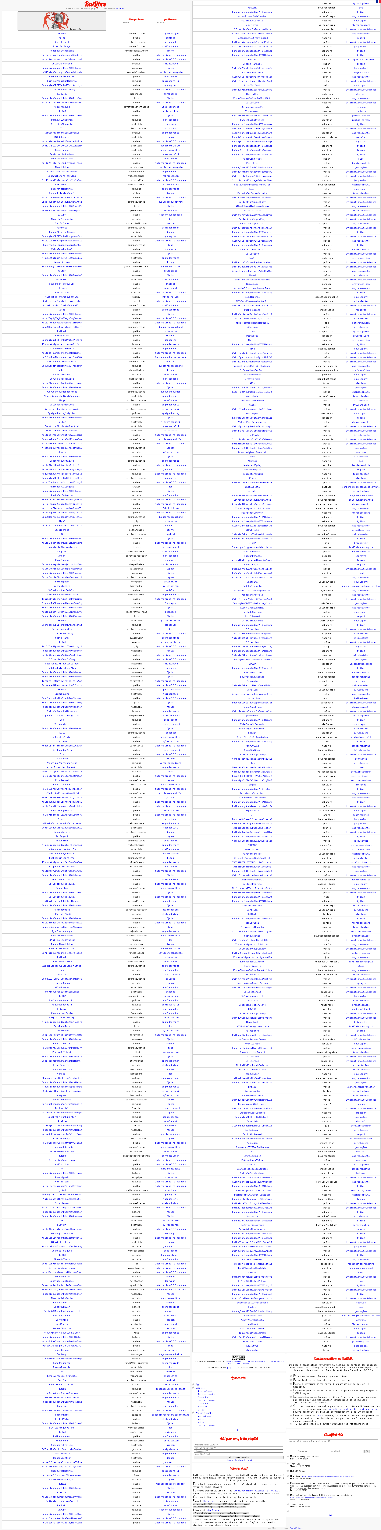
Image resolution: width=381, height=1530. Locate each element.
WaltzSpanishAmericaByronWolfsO (252, 357)
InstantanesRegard (61, 1138)
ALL (197, 1385)
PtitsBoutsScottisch (252, 793)
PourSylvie (252, 746)
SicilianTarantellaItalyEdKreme (252, 439)
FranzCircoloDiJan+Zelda (252, 737)
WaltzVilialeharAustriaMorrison (252, 1289)
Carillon (252, 689)
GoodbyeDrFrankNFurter (62, 1117)
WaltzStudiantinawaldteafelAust (252, 81)
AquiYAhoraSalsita (252, 1320)
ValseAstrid (61, 724)
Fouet (252, 189)
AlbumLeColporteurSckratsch (252, 508)
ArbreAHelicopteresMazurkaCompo (252, 560)
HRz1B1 (62, 33)
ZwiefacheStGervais (252, 724)
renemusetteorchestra (361, 1264)
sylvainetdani (170, 409)
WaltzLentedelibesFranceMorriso (252, 353)
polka (201, 1410)
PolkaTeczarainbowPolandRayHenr (62, 1186)
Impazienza (62, 1203)
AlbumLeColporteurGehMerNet (252, 944)
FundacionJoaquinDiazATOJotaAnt (252, 897)
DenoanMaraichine (62, 944)
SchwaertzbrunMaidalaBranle (61, 132)
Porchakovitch (252, 374)
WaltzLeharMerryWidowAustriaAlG (62, 197)
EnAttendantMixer (252, 1259)
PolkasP (62, 331)
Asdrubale (252, 396)
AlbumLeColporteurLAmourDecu (252, 288)
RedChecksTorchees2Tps (62, 668)
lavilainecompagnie (171, 72)
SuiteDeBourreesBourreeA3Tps (252, 184)
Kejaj (61, 309)
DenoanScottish (62, 1458)
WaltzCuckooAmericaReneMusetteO (62, 1518)
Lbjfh (252, 784)
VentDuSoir (252, 1074)
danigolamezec (170, 1449)
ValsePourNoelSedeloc (62, 590)
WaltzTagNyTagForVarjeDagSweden (62, 318)
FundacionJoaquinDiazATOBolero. (62, 892)
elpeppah (361, 1112)
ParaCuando (62, 560)
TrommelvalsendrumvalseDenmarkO (62, 599)
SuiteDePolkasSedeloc (252, 1229)
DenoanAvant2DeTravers (252, 1104)
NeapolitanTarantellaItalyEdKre (62, 499)
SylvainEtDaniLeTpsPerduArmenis (252, 534)
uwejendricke (361, 72)
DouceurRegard (252, 469)
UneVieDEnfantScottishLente (61, 991)
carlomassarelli (170, 547)
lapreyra (170, 124)
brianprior (170, 271)
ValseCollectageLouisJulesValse (252, 840)
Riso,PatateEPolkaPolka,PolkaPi (252, 392)
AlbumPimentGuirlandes (252, 16)
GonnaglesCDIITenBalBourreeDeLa (252, 758)
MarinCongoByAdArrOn (62, 853)
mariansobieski (170, 1168)
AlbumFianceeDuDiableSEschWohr (252, 98)
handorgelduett (170, 1255)
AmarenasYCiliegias (62, 486)
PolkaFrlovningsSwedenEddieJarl (62, 55)
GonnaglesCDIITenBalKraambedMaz (62, 625)
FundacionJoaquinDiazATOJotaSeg (62, 98)
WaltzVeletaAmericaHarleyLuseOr (252, 128)
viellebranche (170, 46)
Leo (62, 719)
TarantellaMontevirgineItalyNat (62, 681)
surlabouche (170, 42)
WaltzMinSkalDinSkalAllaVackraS (252, 266)
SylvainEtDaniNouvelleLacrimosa (252, 655)
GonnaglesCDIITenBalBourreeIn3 (252, 659)
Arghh (61, 555)
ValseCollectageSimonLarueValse (62, 1462)
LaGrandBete (61, 279)
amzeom (171, 758)
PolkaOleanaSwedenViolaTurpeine (252, 1207)
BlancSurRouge (62, 46)
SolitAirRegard (252, 1134)
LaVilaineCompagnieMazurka (252, 1026)
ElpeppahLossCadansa (252, 1112)
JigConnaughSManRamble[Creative (252, 1125)
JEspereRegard (62, 983)
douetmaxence (361, 815)
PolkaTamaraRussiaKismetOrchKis (62, 504)
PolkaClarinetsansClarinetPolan (62, 776)
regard (171, 137)
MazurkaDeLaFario (62, 1298)
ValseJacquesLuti (252, 996)
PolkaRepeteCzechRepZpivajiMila (62, 512)
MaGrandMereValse (252, 1160)
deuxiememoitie (170, 150)
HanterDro (252, 94)
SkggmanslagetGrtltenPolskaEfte (62, 1078)
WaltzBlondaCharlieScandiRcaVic (62, 922)
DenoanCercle (62, 832)
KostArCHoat (61, 223)
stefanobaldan (170, 227)
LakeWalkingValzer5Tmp (62, 176)
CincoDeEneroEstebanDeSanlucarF (252, 1138)
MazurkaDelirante (252, 20)
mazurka (252, 491)
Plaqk (61, 400)
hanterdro (203, 1397)
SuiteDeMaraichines (252, 1173)
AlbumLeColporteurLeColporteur (61, 823)
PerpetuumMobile (62, 629)
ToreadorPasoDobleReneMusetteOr (252, 1264)
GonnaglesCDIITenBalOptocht (252, 1117)
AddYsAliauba (62, 107)
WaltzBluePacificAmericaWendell (252, 228)
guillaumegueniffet (171, 201)
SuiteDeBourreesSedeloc (62, 361)
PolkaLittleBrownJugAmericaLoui (252, 262)
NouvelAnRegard (62, 1099)
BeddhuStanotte (252, 586)
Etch (252, 763)
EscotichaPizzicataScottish (61, 426)
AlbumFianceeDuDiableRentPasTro (62, 1022)
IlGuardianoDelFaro (252, 370)
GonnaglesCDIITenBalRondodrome (61, 1194)
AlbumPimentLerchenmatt (62, 767)
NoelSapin (62, 1324)
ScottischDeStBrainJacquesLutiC (62, 827)
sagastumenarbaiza (170, 1354)
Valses (252, 1272)
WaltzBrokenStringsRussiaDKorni (252, 940)
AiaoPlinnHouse (252, 158)
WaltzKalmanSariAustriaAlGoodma (62, 435)
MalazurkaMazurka (62, 1471)
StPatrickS (252, 530)
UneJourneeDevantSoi (62, 1000)
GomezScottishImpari (252, 1052)
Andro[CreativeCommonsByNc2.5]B (252, 141)
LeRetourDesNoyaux (252, 1225)
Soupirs (62, 551)
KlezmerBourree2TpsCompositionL (62, 448)
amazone (170, 284)
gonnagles (170, 85)
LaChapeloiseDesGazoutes (252, 1169)
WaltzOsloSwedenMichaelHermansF (62, 353)
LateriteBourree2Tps (62, 948)
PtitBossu (252, 335)
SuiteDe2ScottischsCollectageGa (252, 68)
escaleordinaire (170, 145)
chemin (62, 452)
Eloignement (252, 111)
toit (252, 3)
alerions (170, 128)
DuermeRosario (62, 1367)
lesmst (171, 771)
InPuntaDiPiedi (62, 914)
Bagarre (62, 1406)
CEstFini (252, 582)
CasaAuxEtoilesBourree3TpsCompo (252, 1199)
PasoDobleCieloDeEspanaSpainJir (252, 702)
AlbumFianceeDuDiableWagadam (62, 396)
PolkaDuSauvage (252, 612)
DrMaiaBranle (62, 1453)
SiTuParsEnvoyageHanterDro (252, 301)
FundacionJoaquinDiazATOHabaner (62, 68)
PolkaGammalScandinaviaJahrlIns (252, 236)
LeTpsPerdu (252, 435)
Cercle (62, 1380)
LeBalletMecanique (61, 961)
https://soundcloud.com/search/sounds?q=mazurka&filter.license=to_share (328, 1476)
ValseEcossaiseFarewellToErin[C (252, 771)
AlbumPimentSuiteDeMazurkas (61, 1397)
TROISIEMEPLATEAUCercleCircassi (252, 862)
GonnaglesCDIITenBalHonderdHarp (252, 1311)
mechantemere (62, 586)
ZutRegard (62, 836)
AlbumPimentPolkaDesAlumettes (252, 866)
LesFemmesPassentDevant (252, 1039)
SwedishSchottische (252, 120)
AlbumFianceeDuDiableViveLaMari (252, 133)
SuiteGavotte (252, 935)
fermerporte (252, 1091)
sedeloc (170, 361)
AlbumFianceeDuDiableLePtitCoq (61, 966)
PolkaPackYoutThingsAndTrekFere (252, 1203)
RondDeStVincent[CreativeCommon (252, 137)
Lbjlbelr (252, 914)
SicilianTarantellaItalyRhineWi (62, 1035)
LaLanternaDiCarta (61, 879)
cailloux (252, 1164)
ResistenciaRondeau (62, 154)
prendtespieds (170, 309)
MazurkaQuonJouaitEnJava (252, 983)
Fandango (62, 1354)
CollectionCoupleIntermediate (62, 301)
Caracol (62, 1073)
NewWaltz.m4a (62, 262)
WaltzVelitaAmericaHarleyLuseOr (62, 102)
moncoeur (62, 741)
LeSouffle (252, 1346)
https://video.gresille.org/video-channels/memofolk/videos (311, 1497)
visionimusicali (361, 737)
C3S (319, 1415)
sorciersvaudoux (170, 564)
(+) (239, 1429)
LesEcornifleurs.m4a (62, 858)
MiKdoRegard (61, 137)
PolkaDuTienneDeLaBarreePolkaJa (62, 525)
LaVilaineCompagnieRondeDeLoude (62, 72)
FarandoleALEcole (62, 1013)
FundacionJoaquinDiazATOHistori (252, 789)
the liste (213, 1510)
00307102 (62, 94)
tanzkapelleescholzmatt (170, 1389)
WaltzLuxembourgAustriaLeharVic (62, 240)
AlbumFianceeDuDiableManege (61, 901)
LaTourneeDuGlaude (61, 1147)
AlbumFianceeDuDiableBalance (252, 366)
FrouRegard (62, 780)
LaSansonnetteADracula (62, 849)
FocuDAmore (62, 1414)
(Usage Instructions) (238, 1460)
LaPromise (62, 1319)
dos (170, 219)
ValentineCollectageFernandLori (252, 638)
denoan (171, 193)
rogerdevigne (171, 33)
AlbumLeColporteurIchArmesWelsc (252, 76)
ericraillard (171, 1220)
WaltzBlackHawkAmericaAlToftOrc (62, 465)
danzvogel (170, 1233)
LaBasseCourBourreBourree (62, 1393)
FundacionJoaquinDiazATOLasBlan (62, 1514)
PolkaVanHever (62, 1436)
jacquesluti (170, 469)
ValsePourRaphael (62, 249)
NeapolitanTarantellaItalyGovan (62, 745)
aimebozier (170, 94)
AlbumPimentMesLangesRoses (252, 206)
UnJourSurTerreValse (62, 284)
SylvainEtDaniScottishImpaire (62, 1091)
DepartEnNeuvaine (62, 935)
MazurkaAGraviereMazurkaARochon (252, 767)
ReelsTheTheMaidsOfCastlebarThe (252, 115)
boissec (361, 1173)
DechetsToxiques (62, 1250)
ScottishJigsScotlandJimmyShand (62, 1263)
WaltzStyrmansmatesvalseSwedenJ (252, 171)
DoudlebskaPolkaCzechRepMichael (62, 698)
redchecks (170, 668)
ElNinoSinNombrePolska (252, 1281)
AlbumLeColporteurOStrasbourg (62, 1475)
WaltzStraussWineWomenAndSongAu (252, 987)
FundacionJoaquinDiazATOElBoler (62, 1212)
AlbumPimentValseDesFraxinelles (252, 694)
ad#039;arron (171, 853)
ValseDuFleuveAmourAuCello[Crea (62, 1134)
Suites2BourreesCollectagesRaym (62, 469)
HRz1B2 (62, 996)
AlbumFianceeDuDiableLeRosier (252, 828)
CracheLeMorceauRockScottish (252, 858)
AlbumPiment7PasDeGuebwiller (62, 1332)
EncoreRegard (252, 564)
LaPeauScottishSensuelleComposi (252, 150)
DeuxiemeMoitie (252, 672)
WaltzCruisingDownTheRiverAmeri (252, 197)
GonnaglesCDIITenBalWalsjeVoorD (252, 387)
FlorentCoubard (203, 1413)
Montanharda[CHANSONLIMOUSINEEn (62, 1289)
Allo (252, 383)
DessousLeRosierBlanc (252, 1005)
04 (252, 815)
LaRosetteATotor (62, 737)
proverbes (252, 715)
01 (62, 1371)
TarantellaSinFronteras (62, 547)
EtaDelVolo (62, 1419)
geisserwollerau (170, 620)
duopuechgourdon (170, 391)
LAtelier (62, 1121)
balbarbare (170, 430)
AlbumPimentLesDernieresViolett (252, 33)
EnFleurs (62, 288)
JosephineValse (62, 1302)
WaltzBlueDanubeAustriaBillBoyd (252, 409)
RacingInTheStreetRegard (252, 38)
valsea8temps (204, 1416)
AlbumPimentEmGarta (62, 348)
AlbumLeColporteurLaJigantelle (252, 957)
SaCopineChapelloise (252, 223)
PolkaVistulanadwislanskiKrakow (252, 42)
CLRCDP (62, 1509)
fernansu (361, 107)
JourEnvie (252, 25)
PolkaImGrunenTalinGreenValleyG (252, 443)
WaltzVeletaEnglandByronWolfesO (62, 163)
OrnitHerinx (252, 379)
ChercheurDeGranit (252, 879)
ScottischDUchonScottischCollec (252, 46)
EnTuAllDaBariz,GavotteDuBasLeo (62, 1449)
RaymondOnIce (62, 909)
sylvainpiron (171, 452)
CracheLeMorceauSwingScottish (252, 318)
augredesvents (170, 132)
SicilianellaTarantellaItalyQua (62, 180)
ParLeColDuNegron (62, 119)
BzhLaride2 (62, 1108)
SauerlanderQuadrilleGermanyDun (62, 1285)
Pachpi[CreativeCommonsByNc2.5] (252, 646)
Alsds (252, 478)
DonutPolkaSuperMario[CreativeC (252, 1048)
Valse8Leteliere (252, 905)
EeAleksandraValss (61, 750)
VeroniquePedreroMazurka (61, 763)
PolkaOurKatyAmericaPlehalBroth (252, 569)
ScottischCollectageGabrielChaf (252, 180)
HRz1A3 (62, 111)
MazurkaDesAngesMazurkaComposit (62, 1104)
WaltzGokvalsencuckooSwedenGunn (62, 1341)
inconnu (170, 335)
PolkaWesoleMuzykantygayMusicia (62, 1143)
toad (170, 245)
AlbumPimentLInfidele (252, 797)
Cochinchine (61, 530)
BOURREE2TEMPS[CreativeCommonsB (62, 978)
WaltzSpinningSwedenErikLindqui (252, 426)
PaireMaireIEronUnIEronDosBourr (62, 1048)
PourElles (252, 163)
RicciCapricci (62, 1065)
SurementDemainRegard (62, 1479)
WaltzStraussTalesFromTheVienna (62, 1229)
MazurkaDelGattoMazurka (252, 193)
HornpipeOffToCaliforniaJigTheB (252, 780)
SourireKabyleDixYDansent (62, 430)
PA (62, 1168)
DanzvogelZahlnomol (62, 1281)
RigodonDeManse (252, 556)
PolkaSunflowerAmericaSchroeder (62, 789)
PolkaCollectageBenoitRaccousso (252, 823)
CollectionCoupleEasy (62, 89)
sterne (171, 50)
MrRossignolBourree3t (252, 728)
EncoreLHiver (62, 1307)
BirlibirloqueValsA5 (62, 1427)
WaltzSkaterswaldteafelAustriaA (62, 59)
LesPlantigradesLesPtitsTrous (252, 1190)
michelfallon (171, 296)
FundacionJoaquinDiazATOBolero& (62, 1173)
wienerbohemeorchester (170, 1484)
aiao (361, 158)
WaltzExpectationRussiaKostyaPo (62, 543)
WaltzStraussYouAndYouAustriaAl (62, 655)
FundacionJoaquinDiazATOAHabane (62, 573)
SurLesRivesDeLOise (62, 378)
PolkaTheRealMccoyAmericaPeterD (252, 892)
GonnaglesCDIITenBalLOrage (252, 1147)
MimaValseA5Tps (252, 853)
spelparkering (170, 413)
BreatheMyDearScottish (252, 452)
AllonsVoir (252, 974)
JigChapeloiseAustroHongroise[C (62, 715)
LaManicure (252, 340)
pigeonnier (252, 1350)
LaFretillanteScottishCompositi (252, 417)
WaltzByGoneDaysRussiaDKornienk (252, 1017)
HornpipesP (62, 581)
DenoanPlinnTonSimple (62, 232)
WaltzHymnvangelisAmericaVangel (62, 802)
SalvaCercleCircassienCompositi (62, 577)
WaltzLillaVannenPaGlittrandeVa (252, 176)
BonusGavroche (62, 1043)
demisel (170, 37)
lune (252, 331)
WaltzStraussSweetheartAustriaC (252, 305)
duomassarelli (170, 81)
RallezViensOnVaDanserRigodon (252, 633)
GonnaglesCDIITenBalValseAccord (62, 340)
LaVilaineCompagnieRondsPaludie (62, 953)
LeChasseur (252, 327)
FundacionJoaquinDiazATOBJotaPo (62, 206)
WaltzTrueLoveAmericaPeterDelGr (62, 322)
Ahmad (252, 275)
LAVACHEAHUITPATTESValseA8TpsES (252, 776)
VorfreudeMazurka (252, 72)
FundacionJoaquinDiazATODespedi (62, 607)
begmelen (170, 612)
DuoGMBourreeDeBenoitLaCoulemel (62, 517)
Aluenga (252, 461)
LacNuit (62, 1505)
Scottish (252, 1121)
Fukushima (62, 840)
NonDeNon (252, 1143)
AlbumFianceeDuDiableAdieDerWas (252, 271)
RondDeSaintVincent (62, 50)
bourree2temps (205, 1391)
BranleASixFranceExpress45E (252, 279)
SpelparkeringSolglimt (62, 413)
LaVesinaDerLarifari (62, 1384)
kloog (170, 262)
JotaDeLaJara (62, 1026)
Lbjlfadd (62, 1190)
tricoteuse (62, 1030)
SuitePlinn (62, 637)
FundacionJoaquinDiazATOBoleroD (62, 1423)
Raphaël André (296, 1528)
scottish (202, 1407)
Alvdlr (62, 819)
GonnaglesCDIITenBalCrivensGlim (62, 478)
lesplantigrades (361, 1190)
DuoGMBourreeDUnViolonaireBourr (62, 327)
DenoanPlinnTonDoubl (62, 193)
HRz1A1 (62, 642)
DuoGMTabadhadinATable (252, 1268)
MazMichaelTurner (252, 512)
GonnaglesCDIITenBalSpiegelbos (252, 603)
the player (210, 1501)
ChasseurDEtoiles (62, 1445)
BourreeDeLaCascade (252, 676)
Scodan (252, 733)
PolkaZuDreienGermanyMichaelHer (252, 832)
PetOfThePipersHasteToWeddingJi (62, 646)
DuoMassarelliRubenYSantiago (252, 1194)
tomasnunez (170, 210)
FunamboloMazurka (252, 1095)
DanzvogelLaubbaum (61, 1233)
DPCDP (252, 664)
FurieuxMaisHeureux (62, 1151)
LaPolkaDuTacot (252, 551)
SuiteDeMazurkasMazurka (62, 81)
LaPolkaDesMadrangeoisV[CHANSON (62, 357)
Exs (62, 754)
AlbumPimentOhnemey (252, 607)
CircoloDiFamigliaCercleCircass (252, 504)
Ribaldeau (252, 284)
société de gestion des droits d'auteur (353, 1409)
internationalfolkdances (170, 55)
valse (201, 1419)
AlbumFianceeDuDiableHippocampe (62, 1086)
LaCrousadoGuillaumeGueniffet (252, 499)
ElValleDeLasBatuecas (62, 940)
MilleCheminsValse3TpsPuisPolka (62, 568)
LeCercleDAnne (62, 784)
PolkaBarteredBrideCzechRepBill (252, 314)
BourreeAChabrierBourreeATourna (62, 927)
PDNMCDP (252, 845)
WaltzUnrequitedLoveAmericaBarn (252, 1108)
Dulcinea (252, 1000)
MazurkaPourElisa (62, 158)
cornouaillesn (170, 1155)
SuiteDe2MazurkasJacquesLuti (62, 1311)
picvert (62, 1225)
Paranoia (62, 227)
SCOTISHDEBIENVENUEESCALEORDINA (62, 145)
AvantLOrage (252, 1043)
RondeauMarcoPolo (252, 594)
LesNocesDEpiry (252, 465)
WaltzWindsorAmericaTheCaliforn (62, 443)
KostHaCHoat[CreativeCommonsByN (62, 612)
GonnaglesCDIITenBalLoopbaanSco (62, 236)
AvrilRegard (252, 616)
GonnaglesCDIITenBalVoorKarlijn (62, 85)
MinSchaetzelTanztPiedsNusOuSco (252, 888)
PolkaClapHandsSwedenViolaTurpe (62, 383)
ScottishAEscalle (62, 124)
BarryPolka (62, 335)
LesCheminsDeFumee (252, 400)
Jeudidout (252, 1324)
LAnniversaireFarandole (62, 1376)
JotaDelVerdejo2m (252, 107)
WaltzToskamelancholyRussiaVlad (252, 711)
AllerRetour (61, 987)
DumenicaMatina (252, 1315)
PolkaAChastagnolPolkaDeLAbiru (61, 1345)
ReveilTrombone (62, 374)
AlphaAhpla (252, 810)
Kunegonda (62, 1440)
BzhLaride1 (252, 923)
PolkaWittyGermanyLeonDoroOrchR (252, 482)
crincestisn (170, 111)
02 (62, 534)
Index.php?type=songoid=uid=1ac (252, 547)
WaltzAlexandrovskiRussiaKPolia (62, 141)
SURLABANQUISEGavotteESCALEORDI (62, 266)
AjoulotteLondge (62, 931)
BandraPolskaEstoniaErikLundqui (62, 1410)
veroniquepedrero (170, 763)
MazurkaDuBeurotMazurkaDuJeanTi (252, 1246)
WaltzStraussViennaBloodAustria (252, 979)
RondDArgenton (62, 1363)
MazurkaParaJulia (62, 219)
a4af (62, 370)
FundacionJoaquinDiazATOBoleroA (62, 115)
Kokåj (252, 258)
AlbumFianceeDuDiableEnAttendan (252, 1182)
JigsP (61, 521)
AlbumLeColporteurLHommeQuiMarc (62, 344)
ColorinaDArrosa (62, 63)
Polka (61, 37)
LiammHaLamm (61, 694)
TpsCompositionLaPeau (252, 1333)
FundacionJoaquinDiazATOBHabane (62, 1402)
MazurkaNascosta (62, 1004)
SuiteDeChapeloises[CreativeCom (62, 564)
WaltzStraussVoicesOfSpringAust (252, 599)
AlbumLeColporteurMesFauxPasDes (62, 862)
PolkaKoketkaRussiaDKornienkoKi (252, 1276)
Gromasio (252, 681)
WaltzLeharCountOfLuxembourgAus (252, 1099)
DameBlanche (61, 150)
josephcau (170, 732)
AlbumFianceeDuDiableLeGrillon (252, 970)
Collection (62, 292)
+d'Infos (119, 9)
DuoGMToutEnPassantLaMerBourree (252, 495)
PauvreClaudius (62, 1328)
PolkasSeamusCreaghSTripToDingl (252, 953)
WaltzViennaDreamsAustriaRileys (252, 361)
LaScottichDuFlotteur (252, 249)
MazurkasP (252, 1022)
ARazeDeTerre (62, 1259)
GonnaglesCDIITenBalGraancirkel (252, 871)
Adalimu (252, 7)
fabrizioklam (171, 176)
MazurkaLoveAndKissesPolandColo (62, 473)
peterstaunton (361, 115)
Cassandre (62, 758)
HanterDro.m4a (252, 966)
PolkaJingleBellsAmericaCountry (62, 814)
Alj (62, 128)
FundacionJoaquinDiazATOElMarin (62, 1130)
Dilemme (62, 1009)
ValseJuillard (252, 210)
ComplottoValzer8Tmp (62, 1017)
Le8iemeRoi (62, 184)
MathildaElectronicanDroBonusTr (62, 508)
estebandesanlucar (361, 1138)
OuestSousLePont (62, 1315)
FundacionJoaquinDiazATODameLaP (62, 275)
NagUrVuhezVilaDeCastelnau (62, 663)
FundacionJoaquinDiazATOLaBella (62, 1056)
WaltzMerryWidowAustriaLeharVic (252, 215)
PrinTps (62, 1492)
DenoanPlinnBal (252, 64)
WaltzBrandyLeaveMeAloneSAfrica (252, 1251)
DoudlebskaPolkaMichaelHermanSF (62, 1060)
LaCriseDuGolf (252, 1156)
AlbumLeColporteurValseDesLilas (252, 577)
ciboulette (170, 1376)
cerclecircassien (206, 1394)
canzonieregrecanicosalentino (170, 1414)
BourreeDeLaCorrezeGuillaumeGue (62, 439)
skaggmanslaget (170, 1078)
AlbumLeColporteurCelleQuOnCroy (62, 258)
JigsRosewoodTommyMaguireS (252, 323)
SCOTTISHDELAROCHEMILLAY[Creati (62, 797)
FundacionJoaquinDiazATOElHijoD (252, 1285)
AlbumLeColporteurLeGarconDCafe (252, 240)
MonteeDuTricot (62, 1052)
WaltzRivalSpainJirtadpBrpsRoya (252, 430)
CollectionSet (252, 992)
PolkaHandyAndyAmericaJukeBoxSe (252, 806)
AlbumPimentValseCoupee (62, 171)
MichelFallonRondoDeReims (252, 1065)
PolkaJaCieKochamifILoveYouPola (252, 1035)
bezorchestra (171, 184)
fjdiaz (171, 68)
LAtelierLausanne (252, 620)
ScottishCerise (252, 1341)
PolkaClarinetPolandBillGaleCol (252, 1242)
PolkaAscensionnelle (62, 76)
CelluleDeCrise (252, 884)
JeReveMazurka (62, 1276)
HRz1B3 (62, 1155)
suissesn (170, 1432)
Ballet (62, 422)
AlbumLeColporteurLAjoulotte (252, 590)
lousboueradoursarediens (170, 357)
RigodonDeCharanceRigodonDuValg (62, 603)
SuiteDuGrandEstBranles (62, 711)
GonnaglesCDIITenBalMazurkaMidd (252, 1082)
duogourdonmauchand (171, 327)
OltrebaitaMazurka (252, 927)
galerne (170, 797)
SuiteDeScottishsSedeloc (252, 1302)
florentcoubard (170, 422)
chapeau (62, 1095)
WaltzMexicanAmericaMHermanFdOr (62, 1272)
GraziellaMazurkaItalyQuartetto (252, 1298)
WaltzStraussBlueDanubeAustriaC (252, 875)
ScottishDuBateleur (252, 1328)
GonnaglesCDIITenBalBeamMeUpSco (252, 448)
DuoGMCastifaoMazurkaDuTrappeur (62, 366)
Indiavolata (252, 487)
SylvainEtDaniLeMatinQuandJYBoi (252, 685)
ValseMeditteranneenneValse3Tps (62, 1112)
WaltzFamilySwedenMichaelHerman (252, 1337)
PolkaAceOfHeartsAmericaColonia (62, 685)
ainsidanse (170, 1315)
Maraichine (62, 167)
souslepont (170, 76)
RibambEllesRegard (61, 1242)
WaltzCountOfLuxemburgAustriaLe (62, 806)
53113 (61, 732)
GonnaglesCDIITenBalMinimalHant (252, 167)
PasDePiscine (252, 310)
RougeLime (62, 888)
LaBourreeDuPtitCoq (62, 460)
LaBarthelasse (252, 849)
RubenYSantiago (252, 707)
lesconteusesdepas (170, 214)
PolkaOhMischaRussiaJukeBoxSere (252, 1177)
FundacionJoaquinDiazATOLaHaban (62, 1082)
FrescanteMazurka (252, 474)
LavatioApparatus (62, 810)
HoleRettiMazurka (62, 189)
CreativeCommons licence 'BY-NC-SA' (256, 1490)
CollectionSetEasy (61, 633)
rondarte (170, 249)
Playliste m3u (75, 29)
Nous (252, 456)
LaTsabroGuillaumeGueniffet (61, 793)
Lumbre (252, 1307)
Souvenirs (252, 1216)
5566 (252, 348)
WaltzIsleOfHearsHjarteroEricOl (62, 1207)
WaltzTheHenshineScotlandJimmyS (62, 482)
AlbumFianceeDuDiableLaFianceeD (62, 845)
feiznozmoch (170, 63)
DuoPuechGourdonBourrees (61, 391)
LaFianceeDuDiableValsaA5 (62, 594)
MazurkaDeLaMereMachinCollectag (62, 1246)
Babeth (62, 974)
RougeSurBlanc (252, 750)
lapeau (171, 448)
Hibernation (252, 698)
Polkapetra (252, 1030)
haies (252, 405)
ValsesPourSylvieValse (252, 422)
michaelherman (170, 1060)
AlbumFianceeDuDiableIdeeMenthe (252, 525)
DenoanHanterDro (62, 1069)
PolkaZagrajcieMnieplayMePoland (62, 1522)
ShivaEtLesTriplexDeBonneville (61, 305)
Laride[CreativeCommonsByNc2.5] (62, 1125)
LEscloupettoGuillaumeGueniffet (62, 201)
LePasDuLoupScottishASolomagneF (252, 573)
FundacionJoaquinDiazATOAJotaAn (62, 616)
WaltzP (62, 271)
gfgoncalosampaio (170, 689)
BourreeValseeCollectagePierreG (252, 819)
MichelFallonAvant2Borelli (62, 296)
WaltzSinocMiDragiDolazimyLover (62, 1466)
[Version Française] (378, 3)
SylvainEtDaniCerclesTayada (61, 409)
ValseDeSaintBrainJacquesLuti (62, 1199)
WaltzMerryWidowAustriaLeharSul (62, 871)
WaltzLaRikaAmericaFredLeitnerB (252, 89)
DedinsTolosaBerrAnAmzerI (62, 1501)
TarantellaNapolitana (252, 1069)
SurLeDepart (61, 42)
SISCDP (62, 214)
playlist (231, 1368)
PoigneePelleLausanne (62, 866)
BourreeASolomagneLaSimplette (62, 245)
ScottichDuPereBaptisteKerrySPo (252, 931)
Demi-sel (200, 1388)
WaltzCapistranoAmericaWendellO (62, 1237)
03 (62, 1220)
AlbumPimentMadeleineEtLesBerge (62, 1358)
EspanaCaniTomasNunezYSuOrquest (62, 210)
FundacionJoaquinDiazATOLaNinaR (252, 1294)
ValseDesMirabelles (62, 404)
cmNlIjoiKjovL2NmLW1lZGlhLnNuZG (62, 771)
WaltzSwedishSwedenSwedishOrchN (62, 1496)
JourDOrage (62, 1350)
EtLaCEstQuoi (252, 85)
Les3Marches (252, 297)
